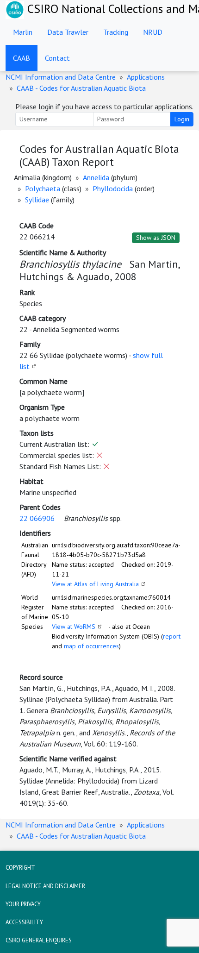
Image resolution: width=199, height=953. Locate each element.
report (171, 636)
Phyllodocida (113, 188)
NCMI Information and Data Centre (61, 77)
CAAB (21, 58)
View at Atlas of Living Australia (95, 584)
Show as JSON (155, 237)
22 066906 (37, 518)
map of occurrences (91, 646)
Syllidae (37, 199)
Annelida (96, 177)
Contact (57, 58)
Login (181, 119)
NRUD (152, 32)
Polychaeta (42, 188)
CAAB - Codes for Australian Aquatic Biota (81, 88)
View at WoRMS (73, 626)
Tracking (115, 32)
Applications (146, 77)
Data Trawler (67, 32)
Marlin (22, 32)
